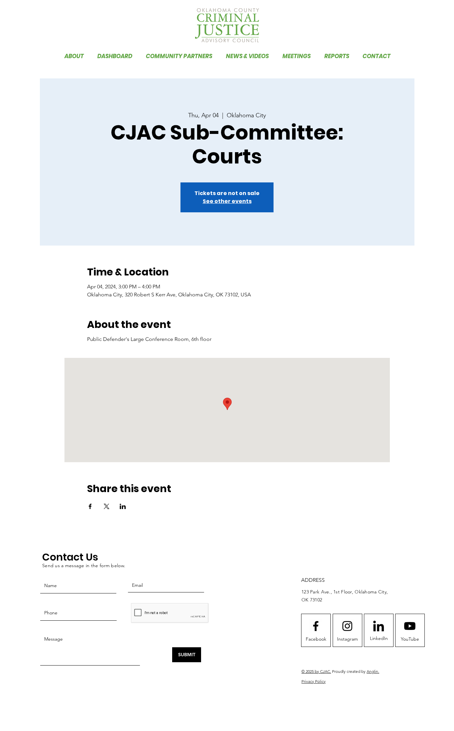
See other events (227, 201)
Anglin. (373, 671)
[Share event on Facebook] (90, 506)
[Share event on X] (106, 506)
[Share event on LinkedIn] (123, 506)
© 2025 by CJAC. (316, 671)
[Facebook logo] (315, 626)
